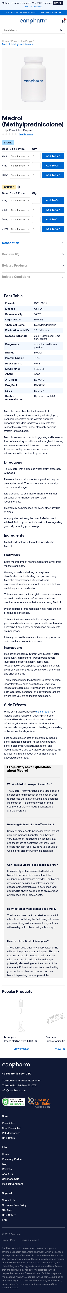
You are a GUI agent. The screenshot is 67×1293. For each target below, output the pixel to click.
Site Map (7, 1210)
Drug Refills (8, 1138)
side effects (42, 711)
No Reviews (26, 134)
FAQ (4, 1220)
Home (5, 41)
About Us (7, 1173)
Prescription (8, 1123)
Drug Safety (9, 1215)
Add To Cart (53, 156)
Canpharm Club (10, 1178)
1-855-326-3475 (27, 12)
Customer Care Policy (14, 1205)
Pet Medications (11, 1133)
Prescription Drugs (21, 41)
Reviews (7, 1169)
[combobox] (20, 156)
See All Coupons (33, 6)
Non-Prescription (11, 1128)
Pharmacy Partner (12, 1159)
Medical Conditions (12, 1183)
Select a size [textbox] (18, 156)
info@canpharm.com (14, 1090)
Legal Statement (30, 1240)
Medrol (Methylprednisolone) (18, 44)
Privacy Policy (9, 1240)
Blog (4, 1164)
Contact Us (8, 1200)
